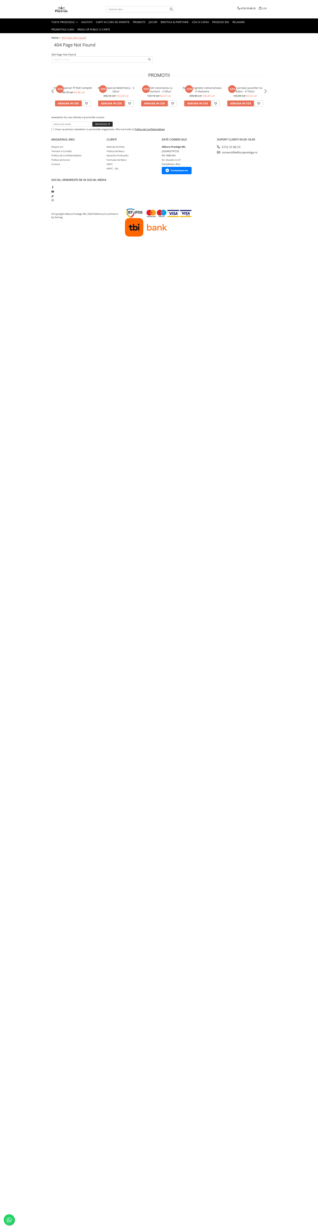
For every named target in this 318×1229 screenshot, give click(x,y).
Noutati (87, 22)
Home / (56, 37)
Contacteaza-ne (179, 170)
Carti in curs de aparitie (113, 22)
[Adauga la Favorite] (86, 103)
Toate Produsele (63, 22)
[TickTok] (52, 196)
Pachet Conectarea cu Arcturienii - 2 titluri (159, 89)
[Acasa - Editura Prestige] (69, 9)
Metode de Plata (116, 146)
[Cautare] (171, 9)
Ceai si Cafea (200, 22)
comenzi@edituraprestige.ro (239, 152)
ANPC (110, 164)
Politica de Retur (115, 151)
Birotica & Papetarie (175, 22)
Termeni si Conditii (61, 151)
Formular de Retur (117, 160)
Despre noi (57, 146)
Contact (55, 164)
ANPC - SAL (113, 168)
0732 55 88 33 (231, 147)
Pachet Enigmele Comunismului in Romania (202, 89)
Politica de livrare (60, 160)
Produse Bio (220, 22)
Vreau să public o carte (93, 29)
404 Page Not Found (73, 37)
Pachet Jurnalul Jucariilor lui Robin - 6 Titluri (245, 89)
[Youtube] (52, 191)
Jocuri (153, 22)
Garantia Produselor (118, 155)
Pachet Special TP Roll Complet (73, 88)
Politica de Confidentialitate (150, 129)
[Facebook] (52, 187)
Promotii (139, 22)
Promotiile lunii (62, 29)
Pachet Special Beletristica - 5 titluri (116, 89)
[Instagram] (52, 200)
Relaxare (238, 22)
